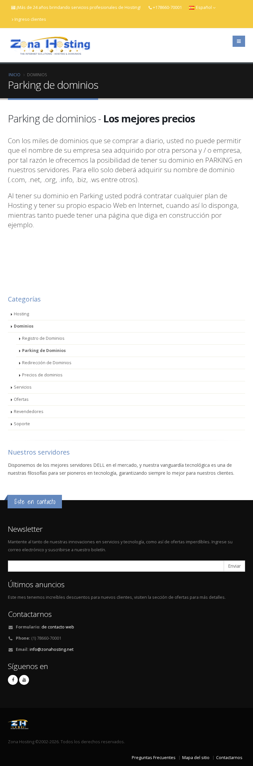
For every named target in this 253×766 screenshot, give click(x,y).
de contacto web (58, 627)
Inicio (14, 74)
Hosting (21, 314)
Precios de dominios (42, 375)
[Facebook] (13, 680)
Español (204, 7)
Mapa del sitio (196, 757)
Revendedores (28, 411)
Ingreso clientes (30, 19)
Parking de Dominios (44, 350)
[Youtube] (24, 680)
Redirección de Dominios (46, 363)
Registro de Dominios (43, 338)
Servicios (23, 387)
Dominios (24, 326)
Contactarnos (229, 757)
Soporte (22, 424)
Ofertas (21, 399)
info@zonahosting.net (51, 649)
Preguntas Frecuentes (154, 757)
